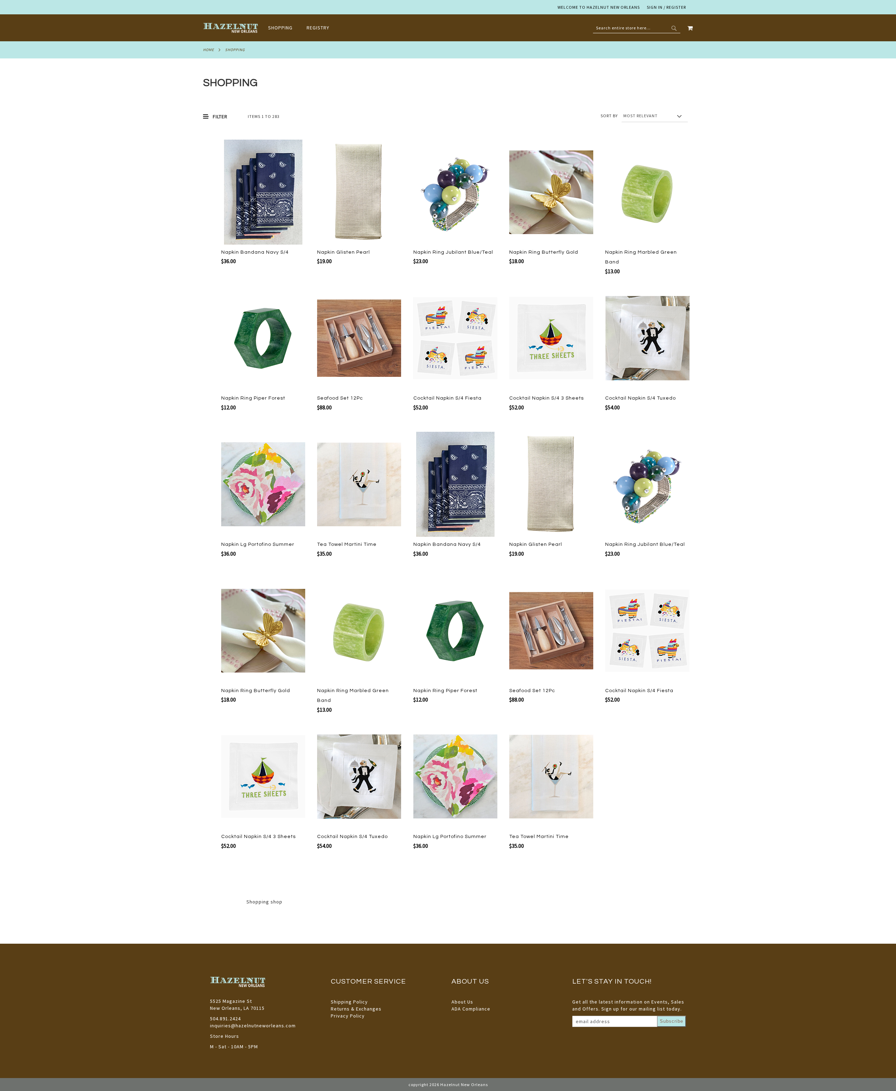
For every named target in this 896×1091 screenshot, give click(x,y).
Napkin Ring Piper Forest (253, 398)
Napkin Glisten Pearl (343, 252)
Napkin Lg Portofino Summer (257, 544)
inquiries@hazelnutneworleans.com (253, 1025)
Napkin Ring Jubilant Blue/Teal (453, 252)
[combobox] (636, 28)
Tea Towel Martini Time (347, 544)
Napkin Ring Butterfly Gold (543, 252)
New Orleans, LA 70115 (237, 1008)
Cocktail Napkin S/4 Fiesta (447, 398)
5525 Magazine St (231, 1001)
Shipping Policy (349, 1002)
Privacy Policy (348, 1016)
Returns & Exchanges (356, 1009)
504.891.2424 (225, 1018)
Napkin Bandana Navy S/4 (255, 252)
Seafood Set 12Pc (340, 398)
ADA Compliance (470, 1009)
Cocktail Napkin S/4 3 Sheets (546, 398)
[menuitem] (284, 28)
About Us (462, 1002)
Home (208, 49)
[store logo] (231, 28)
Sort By (609, 115)
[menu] (302, 28)
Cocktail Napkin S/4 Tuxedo (640, 398)
